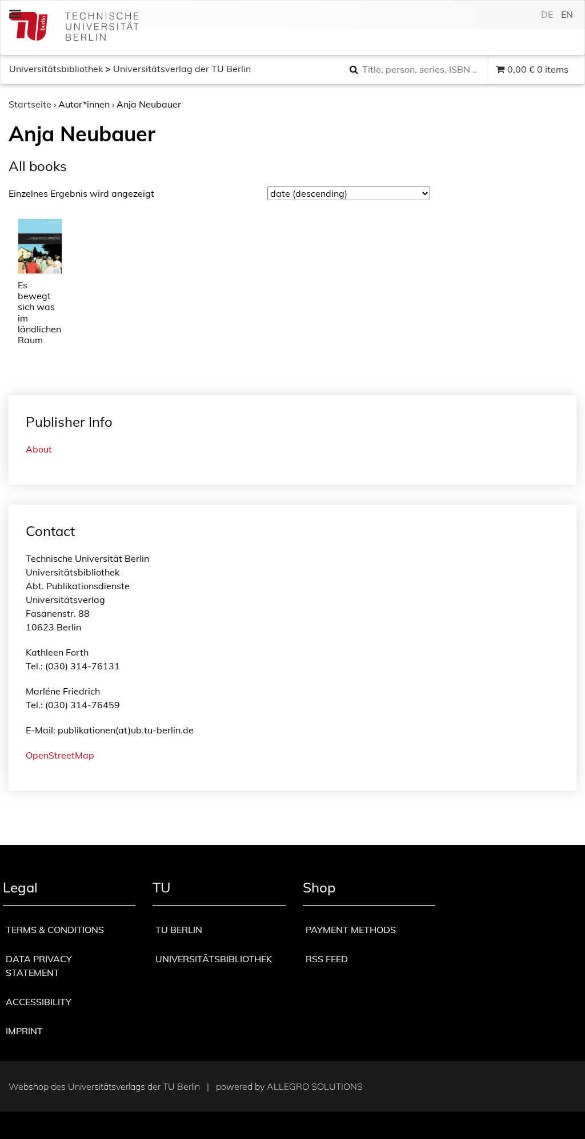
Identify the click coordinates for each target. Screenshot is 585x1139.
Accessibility (38, 1001)
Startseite (30, 104)
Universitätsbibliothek (56, 68)
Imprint (24, 1031)
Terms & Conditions (55, 929)
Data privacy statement (39, 965)
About (39, 449)
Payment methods (351, 929)
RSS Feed (327, 959)
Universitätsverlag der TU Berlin (182, 68)
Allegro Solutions (315, 1086)
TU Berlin (178, 929)
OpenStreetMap (60, 755)
